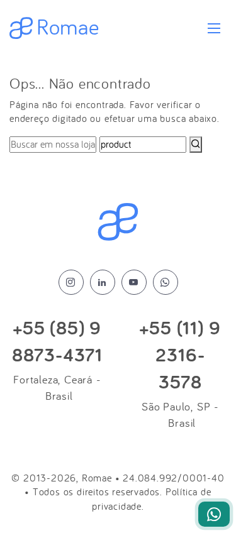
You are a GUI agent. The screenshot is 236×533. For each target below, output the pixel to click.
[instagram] (71, 282)
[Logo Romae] (118, 222)
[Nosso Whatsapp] (214, 514)
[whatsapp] (165, 282)
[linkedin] (102, 282)
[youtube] (134, 282)
